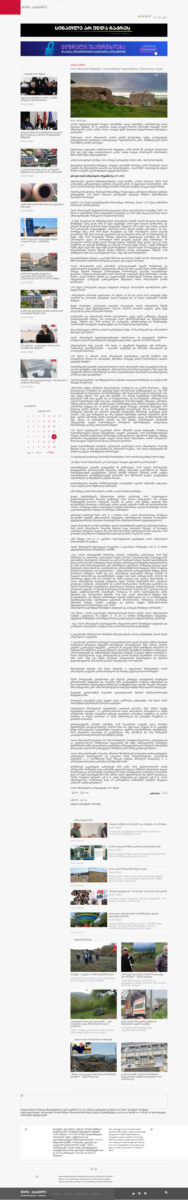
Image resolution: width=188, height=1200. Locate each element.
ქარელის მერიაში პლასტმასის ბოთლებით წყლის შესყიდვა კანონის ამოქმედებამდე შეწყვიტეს (41, 134)
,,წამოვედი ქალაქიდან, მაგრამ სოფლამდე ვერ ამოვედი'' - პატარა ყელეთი (142, 975)
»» (60, 411)
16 (44, 447)
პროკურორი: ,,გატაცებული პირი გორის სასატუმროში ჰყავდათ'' (40, 347)
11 (44, 421)
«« (28, 411)
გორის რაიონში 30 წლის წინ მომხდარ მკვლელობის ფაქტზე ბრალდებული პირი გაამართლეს (141, 1076)
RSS (22, 245)
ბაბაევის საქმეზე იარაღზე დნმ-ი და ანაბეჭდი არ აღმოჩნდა (137, 824)
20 (49, 431)
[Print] (74, 793)
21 (49, 437)
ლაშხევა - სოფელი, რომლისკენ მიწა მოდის (92, 974)
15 (44, 442)
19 (49, 426)
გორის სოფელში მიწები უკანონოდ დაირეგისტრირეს (135, 846)
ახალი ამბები (27, 104)
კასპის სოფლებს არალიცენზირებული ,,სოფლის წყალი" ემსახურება (39, 240)
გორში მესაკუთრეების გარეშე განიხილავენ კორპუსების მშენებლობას (42, 312)
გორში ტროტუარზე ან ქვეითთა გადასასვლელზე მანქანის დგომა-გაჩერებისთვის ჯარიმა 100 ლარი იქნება (40, 276)
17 (49, 416)
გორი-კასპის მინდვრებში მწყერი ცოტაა (128, 869)
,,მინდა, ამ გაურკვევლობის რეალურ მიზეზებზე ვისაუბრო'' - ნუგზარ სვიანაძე (93, 1075)
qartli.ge (83, 800)
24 (54, 416)
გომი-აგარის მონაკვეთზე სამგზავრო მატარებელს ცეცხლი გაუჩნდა (139, 1022)
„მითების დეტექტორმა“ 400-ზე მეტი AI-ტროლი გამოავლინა (138, 891)
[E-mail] (84, 793)
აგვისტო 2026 (44, 411)
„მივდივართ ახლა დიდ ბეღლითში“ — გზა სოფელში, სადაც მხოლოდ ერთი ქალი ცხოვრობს (91, 1023)
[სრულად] (166, 840)
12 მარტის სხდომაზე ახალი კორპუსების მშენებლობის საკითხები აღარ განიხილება (41, 171)
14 (44, 437)
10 (44, 416)
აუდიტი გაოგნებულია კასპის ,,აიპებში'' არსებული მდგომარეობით (39, 99)
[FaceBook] (160, 76)
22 (49, 442)
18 (49, 421)
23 (49, 447)
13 (44, 431)
